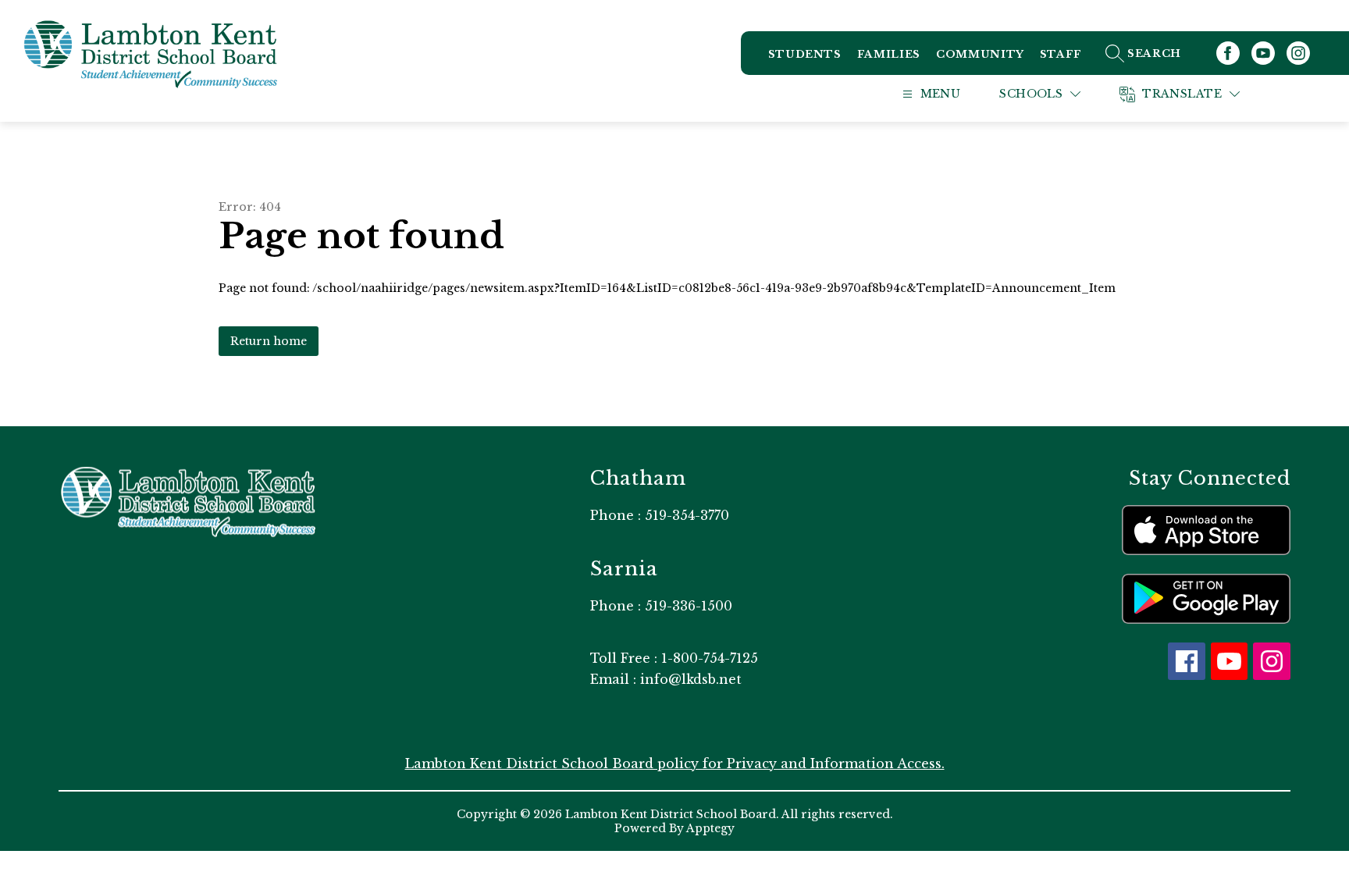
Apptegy (710, 828)
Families (888, 54)
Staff (1061, 54)
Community (980, 54)
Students (805, 54)
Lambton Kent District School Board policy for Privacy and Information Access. (675, 763)
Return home (268, 341)
